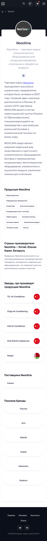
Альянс (10, 383)
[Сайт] (23, 75)
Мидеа (10, 355)
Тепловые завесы (12, 222)
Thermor (23, 409)
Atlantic (23, 437)
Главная (11, 515)
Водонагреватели (12, 195)
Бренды (11, 11)
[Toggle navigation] (44, 3)
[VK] (27, 527)
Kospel (23, 452)
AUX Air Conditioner (16, 326)
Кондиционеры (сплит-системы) (17, 211)
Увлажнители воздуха (32, 222)
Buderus (23, 480)
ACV (23, 423)
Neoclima (28, 82)
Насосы (26, 228)
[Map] (30, 3)
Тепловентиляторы (28, 217)
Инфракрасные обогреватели (16, 201)
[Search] (24, 3)
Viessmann (23, 466)
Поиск (23, 520)
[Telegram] (37, 3)
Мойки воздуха (11, 217)
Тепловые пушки (12, 228)
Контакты (35, 515)
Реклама (23, 515)
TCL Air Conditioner (16, 296)
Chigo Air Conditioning (17, 311)
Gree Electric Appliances (18, 341)
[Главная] (2, 11)
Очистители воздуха (27, 206)
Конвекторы (10, 206)
